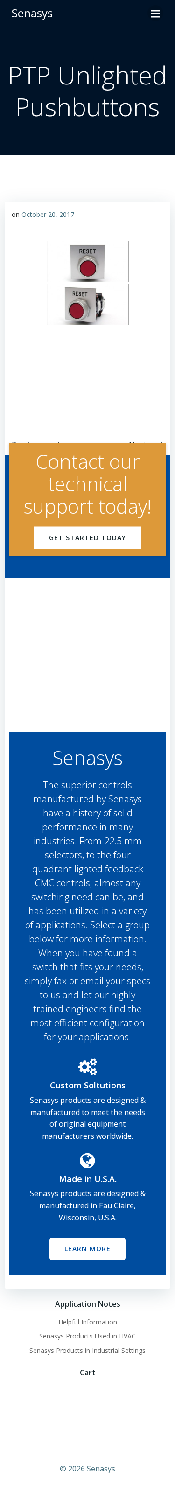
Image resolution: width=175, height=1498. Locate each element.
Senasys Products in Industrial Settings (87, 1350)
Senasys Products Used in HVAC (87, 1335)
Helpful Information (87, 1321)
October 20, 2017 (47, 214)
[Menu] (155, 13)
